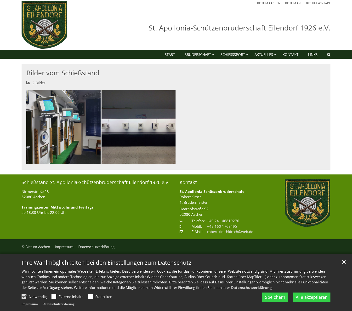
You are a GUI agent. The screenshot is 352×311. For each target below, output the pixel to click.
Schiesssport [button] (233, 54)
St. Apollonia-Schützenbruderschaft (212, 191)
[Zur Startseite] (44, 25)
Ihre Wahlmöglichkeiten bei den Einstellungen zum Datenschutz (106, 262)
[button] (325, 55)
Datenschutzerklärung (251, 287)
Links (313, 54)
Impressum (30, 304)
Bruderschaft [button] (197, 54)
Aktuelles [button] (264, 54)
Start (170, 54)
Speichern (275, 297)
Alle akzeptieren (312, 297)
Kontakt (290, 54)
